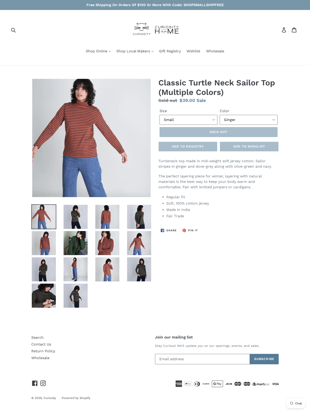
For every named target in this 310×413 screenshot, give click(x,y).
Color (224, 111)
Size (163, 111)
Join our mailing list (174, 337)
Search (37, 337)
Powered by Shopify (76, 398)
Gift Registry (170, 51)
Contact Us (41, 344)
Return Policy (43, 351)
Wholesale (215, 51)
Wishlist (193, 51)
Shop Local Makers (133, 51)
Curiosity (50, 398)
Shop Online (97, 51)
